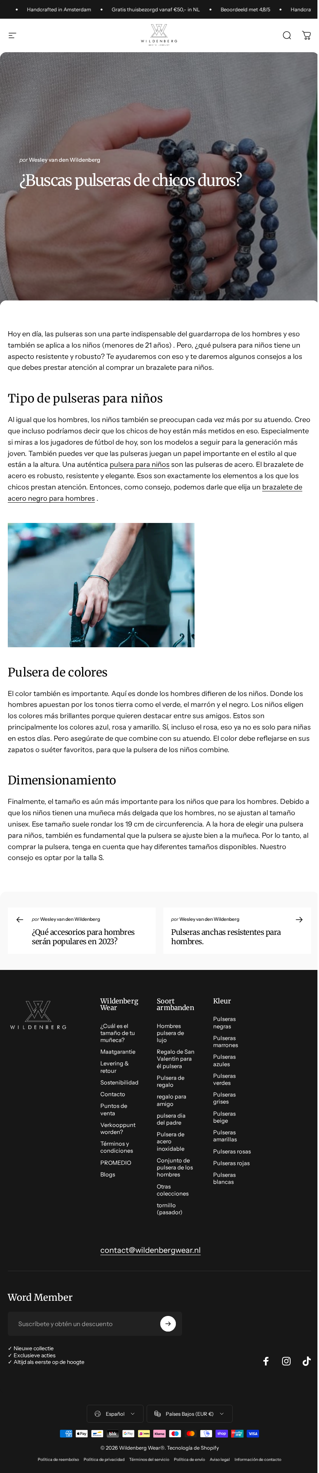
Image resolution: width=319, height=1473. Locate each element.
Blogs (107, 1174)
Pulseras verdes (224, 1079)
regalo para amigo (171, 1100)
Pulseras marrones (225, 1042)
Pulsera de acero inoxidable (170, 1141)
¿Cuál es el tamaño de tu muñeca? (117, 1033)
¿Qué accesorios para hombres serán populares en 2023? (83, 936)
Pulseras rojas (231, 1163)
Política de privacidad (104, 1459)
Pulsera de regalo (170, 1081)
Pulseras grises (224, 1098)
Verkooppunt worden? (117, 1129)
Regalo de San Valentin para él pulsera (176, 1058)
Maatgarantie (117, 1051)
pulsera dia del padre (171, 1119)
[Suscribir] (168, 1324)
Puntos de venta (113, 1109)
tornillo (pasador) (169, 1209)
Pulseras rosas (232, 1151)
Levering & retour (114, 1067)
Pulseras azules (224, 1060)
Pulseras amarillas (225, 1136)
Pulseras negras (224, 1023)
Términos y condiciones (116, 1147)
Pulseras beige (224, 1117)
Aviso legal (220, 1459)
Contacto (112, 1094)
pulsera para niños (140, 464)
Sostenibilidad (119, 1082)
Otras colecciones (173, 1190)
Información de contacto (258, 1459)
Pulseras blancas (224, 1178)
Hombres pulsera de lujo (170, 1033)
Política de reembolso (58, 1459)
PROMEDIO (115, 1162)
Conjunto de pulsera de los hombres (175, 1167)
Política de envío (189, 1459)
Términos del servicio (149, 1459)
